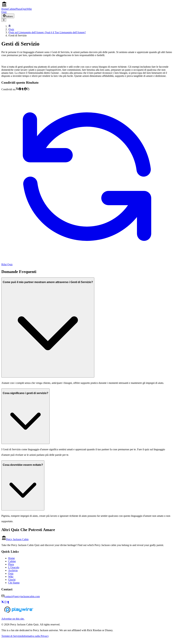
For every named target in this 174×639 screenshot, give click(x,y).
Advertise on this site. (12, 618)
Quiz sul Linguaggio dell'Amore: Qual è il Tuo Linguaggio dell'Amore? (47, 32)
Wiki (29, 8)
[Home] (90, 26)
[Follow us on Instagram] (5, 602)
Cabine (12, 8)
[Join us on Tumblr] (8, 602)
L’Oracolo (13, 567)
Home (4, 8)
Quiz (24, 8)
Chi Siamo (14, 582)
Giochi (11, 579)
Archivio (13, 570)
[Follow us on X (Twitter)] (2, 602)
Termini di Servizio (11, 636)
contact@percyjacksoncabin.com (22, 596)
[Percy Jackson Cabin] (87, 4)
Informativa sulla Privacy (35, 636)
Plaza (18, 8)
